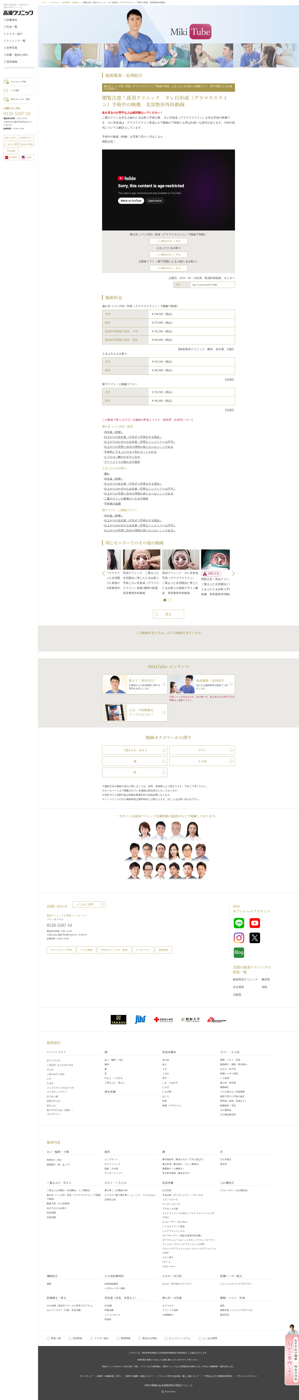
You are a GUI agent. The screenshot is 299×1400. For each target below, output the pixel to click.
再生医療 (110, 1092)
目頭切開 (51, 1212)
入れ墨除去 (225, 1110)
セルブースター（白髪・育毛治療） (65, 1310)
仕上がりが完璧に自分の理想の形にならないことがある (138, 446)
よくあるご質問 (84, 904)
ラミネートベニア (114, 1173)
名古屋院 (238, 987)
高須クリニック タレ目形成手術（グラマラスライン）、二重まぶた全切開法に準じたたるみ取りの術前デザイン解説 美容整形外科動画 (122, 582)
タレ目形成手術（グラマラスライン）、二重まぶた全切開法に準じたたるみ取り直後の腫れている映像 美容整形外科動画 (200, 582)
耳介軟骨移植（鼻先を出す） (177, 1173)
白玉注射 (166, 1190)
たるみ (50, 1083)
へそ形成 (224, 1078)
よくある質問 (210, 1338)
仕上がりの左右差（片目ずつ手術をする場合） (133, 437)
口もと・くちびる (114, 1078)
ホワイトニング (112, 1164)
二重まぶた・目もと (115, 1082)
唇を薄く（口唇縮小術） (117, 1190)
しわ (49, 1078)
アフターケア (143, 950)
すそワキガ (168, 1305)
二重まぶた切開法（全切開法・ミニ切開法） (69, 1190)
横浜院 (266, 979)
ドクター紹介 (14, 34)
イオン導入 (168, 1257)
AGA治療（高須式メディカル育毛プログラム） (70, 1305)
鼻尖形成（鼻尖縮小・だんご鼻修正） (181, 1164)
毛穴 (164, 1078)
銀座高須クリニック (245, 979)
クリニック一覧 (15, 41)
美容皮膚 (167, 1183)
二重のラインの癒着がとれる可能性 (126, 498)
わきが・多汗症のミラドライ (177, 1283)
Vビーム (166, 1262)
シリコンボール (112, 1314)
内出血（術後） (114, 432)
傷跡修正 (224, 1087)
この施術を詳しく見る (168, 241)
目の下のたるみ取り (57, 1208)
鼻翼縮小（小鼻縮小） (173, 1168)
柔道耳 (223, 1164)
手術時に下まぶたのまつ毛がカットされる (130, 451)
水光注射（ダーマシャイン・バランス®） (183, 1195)
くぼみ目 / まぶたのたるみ (60, 1065)
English (29, 157)
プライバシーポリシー (247, 1376)
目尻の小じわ (53, 1101)
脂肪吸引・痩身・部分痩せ (233, 1064)
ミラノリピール (170, 1199)
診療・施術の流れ (17, 55)
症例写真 (11, 48)
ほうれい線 (52, 1096)
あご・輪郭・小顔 (114, 1060)
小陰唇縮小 (168, 1314)
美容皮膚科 (169, 1052)
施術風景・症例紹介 (71, 2)
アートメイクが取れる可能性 (122, 461)
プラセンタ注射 (170, 1208)
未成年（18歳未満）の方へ (109, 1376)
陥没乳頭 (224, 1314)
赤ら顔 (165, 1060)
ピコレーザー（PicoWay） (175, 1222)
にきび (165, 1087)
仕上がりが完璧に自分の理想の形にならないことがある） (140, 530)
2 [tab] (170, 600)
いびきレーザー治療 (115, 1288)
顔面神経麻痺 (111, 1283)
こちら (159, 136)
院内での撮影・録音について (139, 1376)
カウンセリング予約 (18, 82)
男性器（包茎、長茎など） (233, 1101)
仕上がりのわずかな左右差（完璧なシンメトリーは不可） (140, 441)
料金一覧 (11, 27)
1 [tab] (165, 600)
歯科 (107, 1064)
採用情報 (11, 62)
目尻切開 (51, 1217)
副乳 (222, 1305)
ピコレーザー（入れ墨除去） (234, 1190)
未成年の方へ (27, 138)
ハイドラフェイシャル (173, 1231)
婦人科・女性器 (228, 1082)
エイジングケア (56, 1052)
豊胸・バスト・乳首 (230, 1060)
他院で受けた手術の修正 (232, 1096)
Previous (104, 573)
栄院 (264, 987)
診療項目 (11, 20)
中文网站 (13, 157)
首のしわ (51, 1105)
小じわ (50, 1069)
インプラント (111, 1159)
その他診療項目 (228, 1114)
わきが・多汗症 (228, 1069)
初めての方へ (11, 138)
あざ (164, 1064)
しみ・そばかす (170, 1082)
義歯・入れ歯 (111, 1168)
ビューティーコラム (180, 1338)
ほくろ (165, 1096)
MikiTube (55, 2)
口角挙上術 (110, 1199)
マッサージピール (171, 1204)
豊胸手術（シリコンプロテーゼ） (237, 1310)
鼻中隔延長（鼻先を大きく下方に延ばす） (183, 1159)
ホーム (44, 2)
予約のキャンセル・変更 (19, 99)
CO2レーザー (169, 1266)
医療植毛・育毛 (228, 1105)
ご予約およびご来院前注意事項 (217, 1376)
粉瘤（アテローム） (172, 1105)
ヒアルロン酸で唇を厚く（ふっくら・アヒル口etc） (131, 1195)
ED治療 (108, 1305)
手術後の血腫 (112, 503)
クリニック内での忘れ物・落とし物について (178, 1376)
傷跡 (49, 1283)
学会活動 (11, 151)
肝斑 (164, 1101)
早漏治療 (109, 1310)
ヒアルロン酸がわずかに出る (122, 456)
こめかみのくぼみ (56, 1074)
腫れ (107, 473)
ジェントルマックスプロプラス (236, 1283)
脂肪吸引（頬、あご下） (59, 1164)
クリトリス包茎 (170, 1310)
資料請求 (163, 950)
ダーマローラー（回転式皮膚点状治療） (182, 1235)
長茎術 (108, 1319)
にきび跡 (166, 1091)
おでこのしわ (53, 1060)
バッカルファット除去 (173, 1226)
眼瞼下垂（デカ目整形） (59, 1203)
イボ (164, 1069)
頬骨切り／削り (54, 1160)
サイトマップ (86, 1376)
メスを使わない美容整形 (232, 1091)
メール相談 (14, 90)
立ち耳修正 (225, 1159)
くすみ (165, 1073)
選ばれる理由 (27, 144)
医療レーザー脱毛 (229, 1073)
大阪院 (237, 994)
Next (232, 573)
